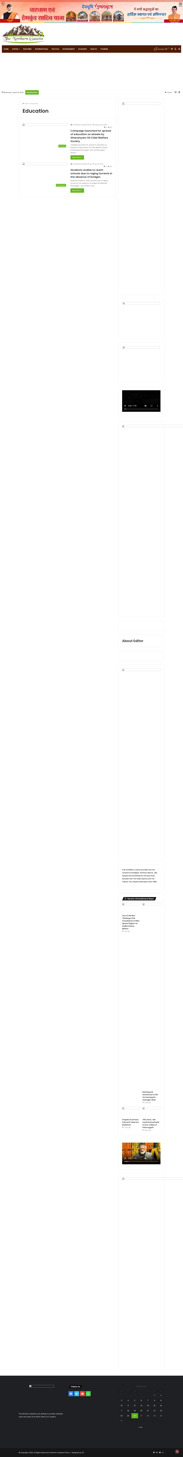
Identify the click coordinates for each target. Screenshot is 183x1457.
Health (93, 49)
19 (135, 1411)
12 (135, 1405)
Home (6, 49)
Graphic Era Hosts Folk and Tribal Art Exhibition (130, 1122)
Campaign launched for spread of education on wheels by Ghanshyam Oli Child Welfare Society (90, 136)
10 (121, 1405)
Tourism (104, 49)
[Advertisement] (91, 71)
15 (154, 1405)
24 (121, 1416)
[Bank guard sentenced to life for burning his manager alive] (151, 996)
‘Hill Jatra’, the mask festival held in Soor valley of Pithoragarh (150, 1123)
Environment (69, 49)
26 (135, 1416)
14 (148, 1405)
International (41, 49)
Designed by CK (78, 1453)
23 (161, 1411)
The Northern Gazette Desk (82, 125)
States (15, 49)
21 (148, 1411)
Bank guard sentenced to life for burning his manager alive (150, 1096)
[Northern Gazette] (23, 34)
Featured (27, 49)
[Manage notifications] (177, 1452)
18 (128, 1411)
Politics (55, 49)
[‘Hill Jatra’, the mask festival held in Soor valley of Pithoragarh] (151, 1112)
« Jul (140, 1427)
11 (128, 1405)
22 (154, 1411)
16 (161, 1405)
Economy (82, 49)
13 (141, 1405)
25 (128, 1416)
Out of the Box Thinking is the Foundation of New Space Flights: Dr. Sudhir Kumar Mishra (130, 922)
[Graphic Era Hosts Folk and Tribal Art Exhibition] (131, 1112)
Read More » (77, 157)
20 (141, 1411)
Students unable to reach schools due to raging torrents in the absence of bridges (91, 173)
